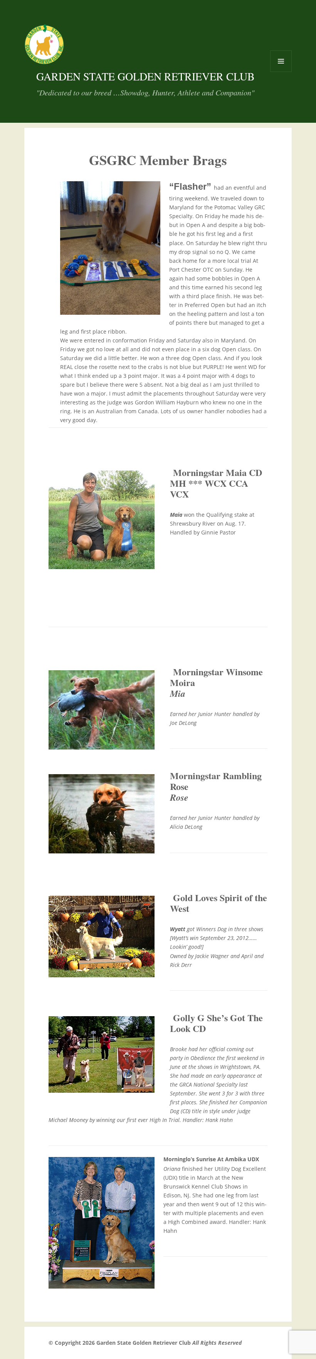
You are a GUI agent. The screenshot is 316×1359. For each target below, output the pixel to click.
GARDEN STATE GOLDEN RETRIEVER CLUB (145, 76)
